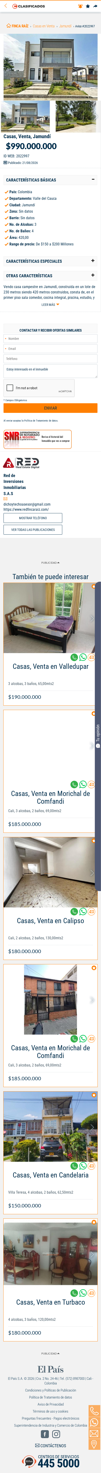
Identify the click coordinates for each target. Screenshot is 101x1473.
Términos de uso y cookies (50, 1411)
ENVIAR (50, 408)
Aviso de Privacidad (51, 1404)
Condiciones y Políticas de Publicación (50, 1390)
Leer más (48, 305)
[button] (50, 180)
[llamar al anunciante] (94, 1411)
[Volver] (7, 6)
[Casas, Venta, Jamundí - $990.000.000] (50, 67)
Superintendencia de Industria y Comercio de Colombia (50, 1425)
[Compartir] (95, 6)
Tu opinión (97, 733)
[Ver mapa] (94, 1444)
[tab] (50, 180)
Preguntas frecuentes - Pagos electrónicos (50, 1418)
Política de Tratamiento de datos (41, 420)
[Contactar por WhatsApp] (94, 1422)
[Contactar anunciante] (91, 659)
